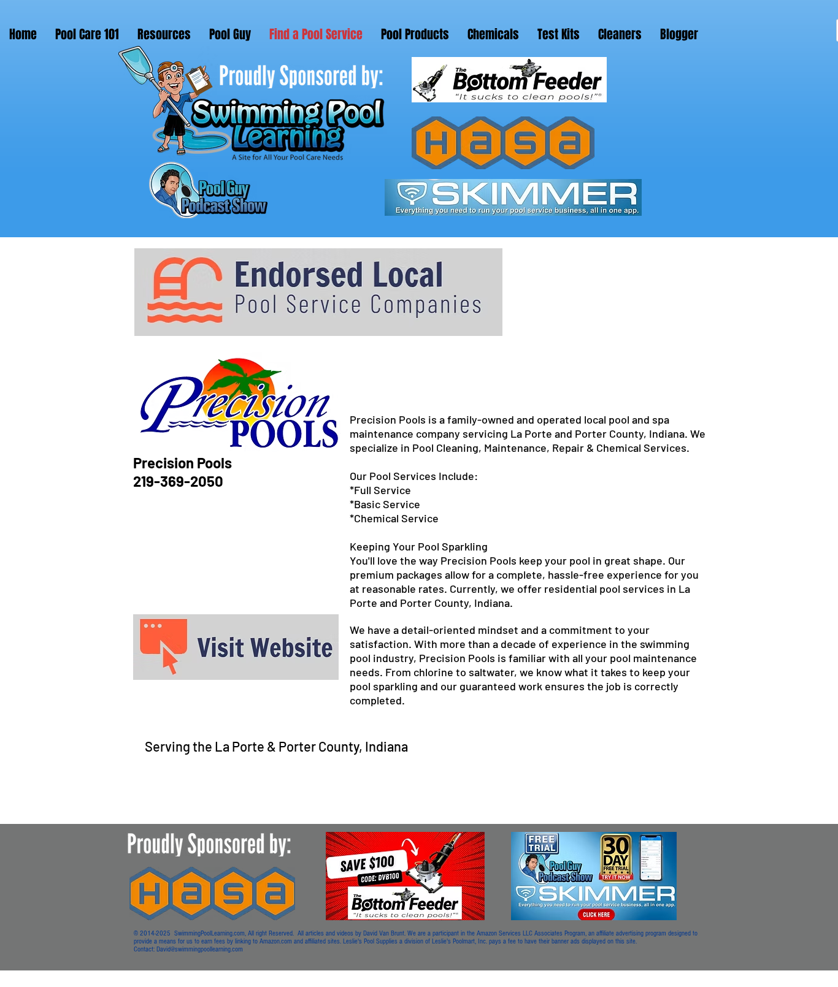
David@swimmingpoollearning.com (199, 949)
